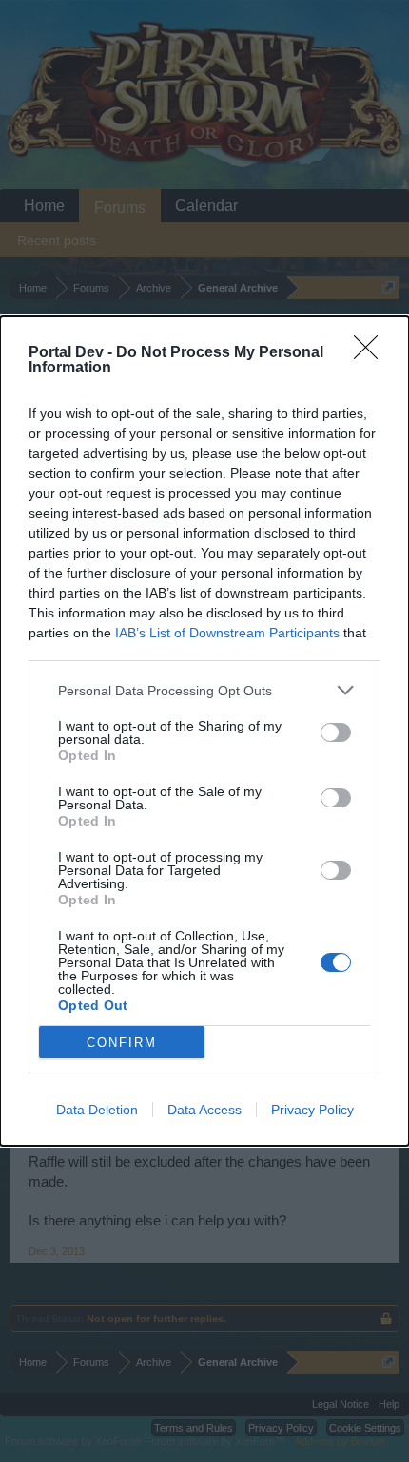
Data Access (204, 1109)
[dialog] (204, 731)
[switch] (336, 732)
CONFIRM (122, 1042)
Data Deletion (97, 1109)
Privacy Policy (312, 1109)
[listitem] (204, 690)
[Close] (372, 353)
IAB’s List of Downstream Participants (227, 632)
